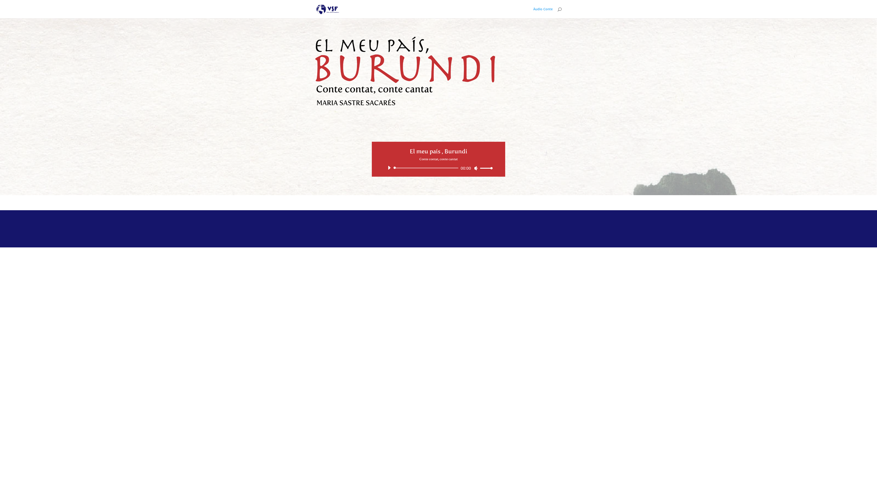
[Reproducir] (389, 167)
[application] (438, 168)
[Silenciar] (476, 168)
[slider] (485, 168)
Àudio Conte (543, 9)
